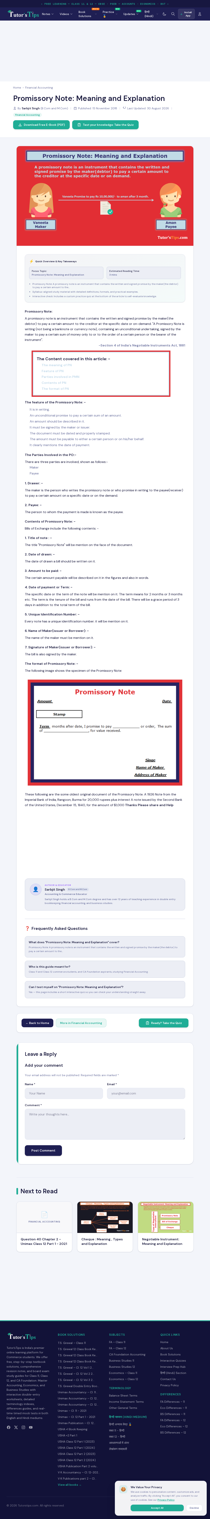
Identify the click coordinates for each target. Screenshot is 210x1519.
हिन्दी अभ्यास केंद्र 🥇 (120, 1424)
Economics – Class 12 (123, 1379)
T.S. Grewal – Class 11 (72, 1343)
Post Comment (43, 1150)
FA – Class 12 (117, 1348)
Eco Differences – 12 (174, 1426)
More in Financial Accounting (81, 1023)
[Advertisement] (105, 50)
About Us (166, 1348)
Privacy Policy (169, 1385)
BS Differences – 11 (172, 1414)
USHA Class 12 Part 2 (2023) (76, 1454)
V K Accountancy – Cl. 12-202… (79, 1472)
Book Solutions (170, 1354)
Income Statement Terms (126, 1402)
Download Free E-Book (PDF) (44, 125)
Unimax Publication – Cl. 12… (76, 1423)
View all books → (70, 1485)
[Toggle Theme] (164, 14)
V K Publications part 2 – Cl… (77, 1478)
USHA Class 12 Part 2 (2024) (77, 1460)
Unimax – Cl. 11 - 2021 (72, 1411)
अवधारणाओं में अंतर (119, 1443)
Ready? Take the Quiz (166, 1023)
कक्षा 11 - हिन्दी (116, 1430)
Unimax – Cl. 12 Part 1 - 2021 (76, 1417)
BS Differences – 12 (173, 1432)
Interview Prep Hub (173, 1367)
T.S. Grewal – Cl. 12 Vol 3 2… (76, 1380)
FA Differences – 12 (173, 1420)
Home (17, 87)
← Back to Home (37, 1023)
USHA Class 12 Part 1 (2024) (76, 1448)
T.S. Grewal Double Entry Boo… (78, 1386)
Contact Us (168, 1379)
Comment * (33, 1105)
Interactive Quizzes (173, 1360)
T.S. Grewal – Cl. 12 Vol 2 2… (76, 1374)
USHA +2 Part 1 (67, 1435)
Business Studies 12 (122, 1367)
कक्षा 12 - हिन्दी (117, 1436)
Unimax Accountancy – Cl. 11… (78, 1392)
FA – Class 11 (117, 1342)
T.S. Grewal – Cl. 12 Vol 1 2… (76, 1367)
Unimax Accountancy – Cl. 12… (78, 1398)
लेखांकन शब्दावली (118, 1449)
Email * (112, 1084)
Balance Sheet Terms (123, 1395)
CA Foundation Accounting (127, 1354)
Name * (30, 1084)
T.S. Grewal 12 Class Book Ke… (77, 1349)
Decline (194, 1508)
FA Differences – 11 (172, 1402)
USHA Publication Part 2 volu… (78, 1466)
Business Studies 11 (121, 1360)
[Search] (173, 14)
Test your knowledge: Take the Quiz (108, 125)
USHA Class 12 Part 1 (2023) (76, 1441)
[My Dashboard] (199, 14)
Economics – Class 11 (123, 1373)
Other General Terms (123, 1408)
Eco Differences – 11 (173, 1408)
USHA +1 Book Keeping (72, 1429)
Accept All (157, 1508)
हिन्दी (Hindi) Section (173, 1373)
